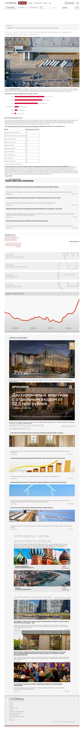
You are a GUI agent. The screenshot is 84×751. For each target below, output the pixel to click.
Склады (19, 180)
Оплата (11, 704)
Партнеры (11, 706)
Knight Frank (8, 180)
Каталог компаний (11, 276)
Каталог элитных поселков (16, 266)
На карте (30, 3)
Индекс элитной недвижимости (16, 711)
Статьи (10, 718)
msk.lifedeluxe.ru (29, 546)
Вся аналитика (62, 598)
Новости (45, 3)
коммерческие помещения (28, 180)
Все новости (68, 426)
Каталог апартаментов (14, 285)
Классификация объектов (15, 713)
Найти (64, 7)
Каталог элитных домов (14, 256)
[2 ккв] (45, 8)
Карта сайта (12, 720)
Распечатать (9, 25)
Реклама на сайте (13, 708)
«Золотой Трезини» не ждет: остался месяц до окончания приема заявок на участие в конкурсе (13, 244)
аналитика (14, 180)
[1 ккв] (45, 7)
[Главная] (6, 28)
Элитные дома (38, 3)
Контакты (11, 709)
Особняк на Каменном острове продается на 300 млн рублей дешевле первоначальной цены (12, 238)
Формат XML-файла (14, 714)
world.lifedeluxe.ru (28, 548)
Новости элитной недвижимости (17, 716)
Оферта (11, 702)
